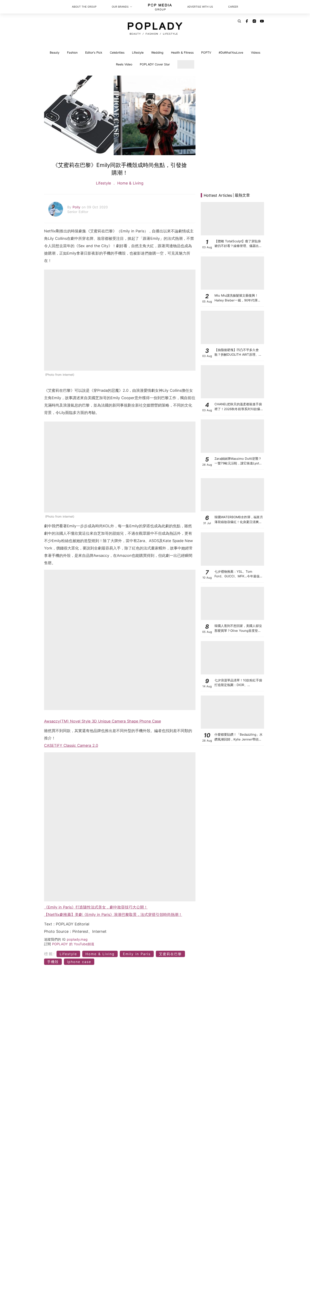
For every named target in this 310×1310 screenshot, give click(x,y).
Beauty (54, 52)
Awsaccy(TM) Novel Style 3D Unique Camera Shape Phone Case (102, 721)
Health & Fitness (182, 52)
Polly (77, 207)
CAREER (233, 6)
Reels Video (124, 64)
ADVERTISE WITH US (200, 6)
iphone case (79, 962)
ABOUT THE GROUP (84, 6)
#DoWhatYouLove (231, 52)
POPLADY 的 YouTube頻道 (73, 944)
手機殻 (53, 962)
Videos (255, 52)
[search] (239, 21)
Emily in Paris (137, 954)
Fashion (72, 52)
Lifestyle (138, 52)
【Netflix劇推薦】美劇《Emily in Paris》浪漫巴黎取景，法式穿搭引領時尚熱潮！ (113, 914)
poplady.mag (77, 939)
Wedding (157, 52)
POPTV (206, 52)
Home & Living (129, 183)
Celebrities (117, 52)
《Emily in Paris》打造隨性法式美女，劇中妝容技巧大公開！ (96, 907)
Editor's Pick (93, 52)
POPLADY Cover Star (155, 64)
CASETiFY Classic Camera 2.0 (71, 745)
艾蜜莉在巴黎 (170, 954)
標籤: (49, 954)
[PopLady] (155, 28)
